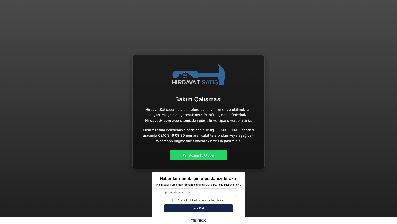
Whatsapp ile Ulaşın (198, 155)
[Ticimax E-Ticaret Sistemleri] (198, 221)
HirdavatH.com (158, 120)
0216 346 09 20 (171, 135)
